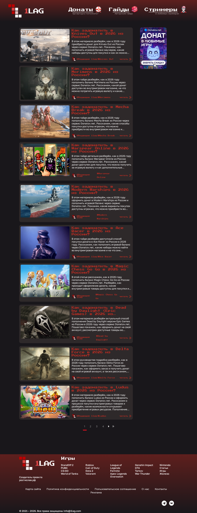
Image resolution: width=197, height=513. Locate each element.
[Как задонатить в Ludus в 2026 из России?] (45, 402)
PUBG (64, 468)
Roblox (90, 465)
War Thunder (142, 473)
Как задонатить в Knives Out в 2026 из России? (98, 33)
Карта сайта (33, 489)
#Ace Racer (105, 256)
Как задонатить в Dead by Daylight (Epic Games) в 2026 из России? (99, 311)
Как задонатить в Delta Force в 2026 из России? (100, 352)
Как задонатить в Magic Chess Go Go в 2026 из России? (100, 269)
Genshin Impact (144, 465)
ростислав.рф (27, 480)
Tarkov (139, 470)
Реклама (96, 492)
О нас (145, 489)
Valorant (91, 473)
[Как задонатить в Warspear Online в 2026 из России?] (45, 160)
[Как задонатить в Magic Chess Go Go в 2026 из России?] (45, 281)
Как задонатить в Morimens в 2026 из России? (95, 71)
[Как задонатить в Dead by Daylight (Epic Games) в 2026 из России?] (45, 322)
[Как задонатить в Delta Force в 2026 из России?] (45, 363)
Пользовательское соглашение (115, 489)
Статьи (164, 468)
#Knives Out (105, 59)
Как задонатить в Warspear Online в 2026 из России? (100, 148)
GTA (137, 468)
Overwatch (116, 476)
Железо (164, 473)
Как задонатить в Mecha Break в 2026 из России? (100, 110)
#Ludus (102, 416)
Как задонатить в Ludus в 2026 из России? (100, 389)
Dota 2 (89, 470)
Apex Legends (118, 473)
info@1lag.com (72, 510)
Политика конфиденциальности (67, 489)
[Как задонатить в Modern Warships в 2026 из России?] (45, 201)
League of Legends (116, 466)
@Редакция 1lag (87, 59)
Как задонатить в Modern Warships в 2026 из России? (100, 189)
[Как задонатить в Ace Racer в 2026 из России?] (45, 242)
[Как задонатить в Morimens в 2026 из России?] (45, 83)
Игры (163, 470)
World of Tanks (69, 473)
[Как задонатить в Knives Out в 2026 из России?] (45, 45)
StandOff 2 (67, 465)
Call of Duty (93, 468)
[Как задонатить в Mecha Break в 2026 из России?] (45, 121)
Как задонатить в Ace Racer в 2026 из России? (98, 231)
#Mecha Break (106, 135)
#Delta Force (106, 378)
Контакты (161, 489)
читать (124, 59)
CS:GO (65, 470)
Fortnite (115, 470)
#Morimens (104, 97)
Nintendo (165, 465)
